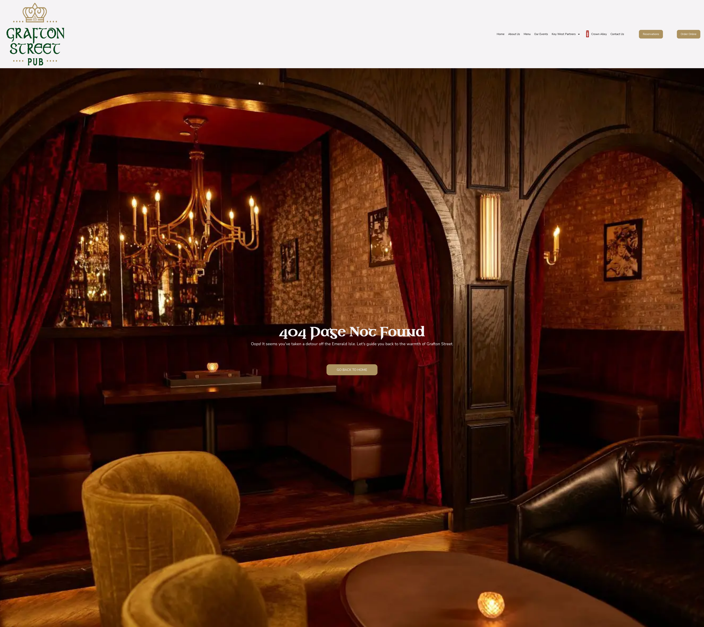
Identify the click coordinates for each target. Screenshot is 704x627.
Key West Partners (564, 34)
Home (501, 34)
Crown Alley (599, 34)
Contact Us (617, 34)
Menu (527, 34)
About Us (514, 34)
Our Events (541, 34)
